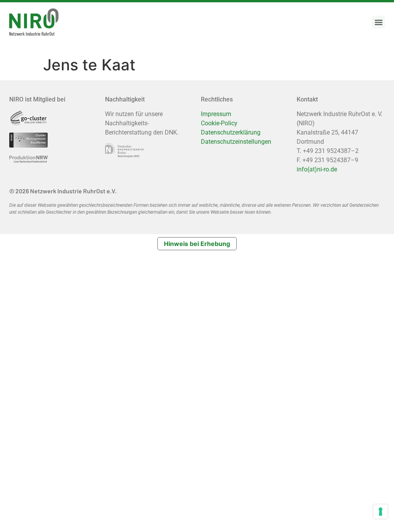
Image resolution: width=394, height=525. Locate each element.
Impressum (216, 114)
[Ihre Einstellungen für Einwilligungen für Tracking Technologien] (380, 511)
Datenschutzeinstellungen (236, 141)
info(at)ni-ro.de (317, 169)
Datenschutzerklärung (230, 132)
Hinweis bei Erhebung (197, 244)
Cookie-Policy (219, 123)
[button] (378, 22)
